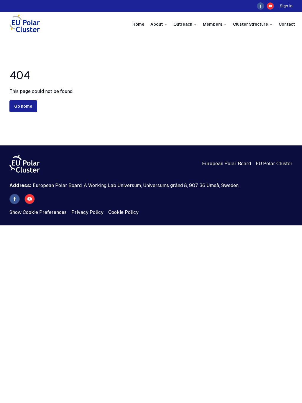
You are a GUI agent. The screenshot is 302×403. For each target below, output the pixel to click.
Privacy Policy (87, 212)
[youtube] (270, 6)
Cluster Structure (250, 24)
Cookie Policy (123, 212)
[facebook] (260, 6)
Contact (287, 24)
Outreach (182, 24)
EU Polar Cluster (274, 163)
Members (212, 24)
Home (138, 24)
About (156, 24)
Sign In (286, 6)
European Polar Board (226, 163)
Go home (23, 106)
